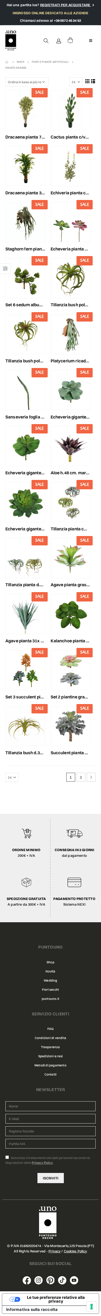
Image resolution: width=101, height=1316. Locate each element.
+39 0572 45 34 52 (67, 20)
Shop (50, 962)
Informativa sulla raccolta (32, 1309)
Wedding (50, 980)
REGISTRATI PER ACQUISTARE (65, 5)
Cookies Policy (75, 1251)
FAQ (50, 1029)
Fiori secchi (50, 989)
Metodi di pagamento (50, 1065)
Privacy (54, 1251)
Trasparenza (50, 1047)
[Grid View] (87, 81)
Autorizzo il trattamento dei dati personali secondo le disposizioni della (47, 1160)
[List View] (93, 81)
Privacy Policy (42, 1163)
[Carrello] (70, 41)
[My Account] (58, 40)
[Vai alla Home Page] (7, 62)
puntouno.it (50, 999)
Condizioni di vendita (50, 1038)
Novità (50, 971)
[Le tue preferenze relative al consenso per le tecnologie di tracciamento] (91, 1307)
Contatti (50, 1074)
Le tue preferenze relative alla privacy (56, 1299)
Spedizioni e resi (50, 1056)
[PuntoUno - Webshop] (10, 41)
